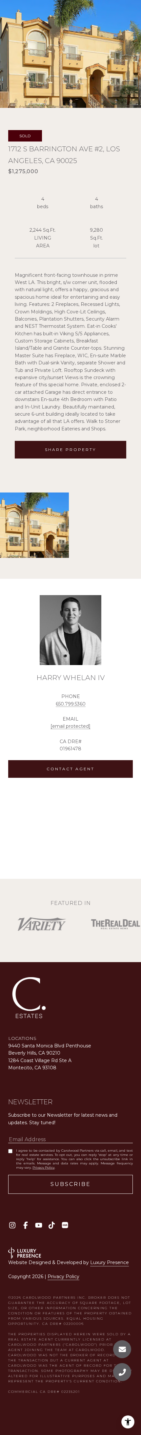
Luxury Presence (109, 1262)
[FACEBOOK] (25, 1225)
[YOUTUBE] (38, 1225)
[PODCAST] (65, 1225)
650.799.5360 (71, 704)
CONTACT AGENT (70, 768)
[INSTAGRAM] (12, 1225)
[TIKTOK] (52, 1225)
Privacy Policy (43, 1167)
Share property (70, 449)
